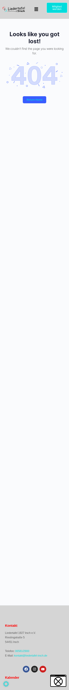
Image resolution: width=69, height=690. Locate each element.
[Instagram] (34, 669)
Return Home (35, 99)
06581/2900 (22, 651)
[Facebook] (26, 669)
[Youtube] (43, 669)
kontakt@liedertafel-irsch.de (30, 655)
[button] (36, 9)
